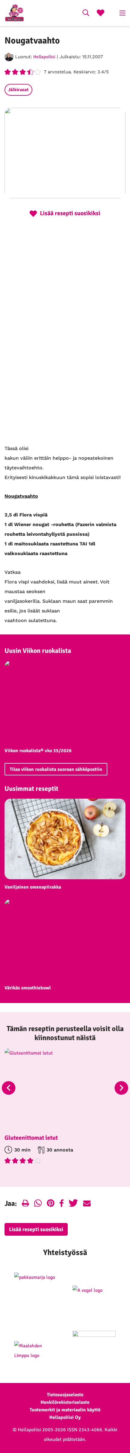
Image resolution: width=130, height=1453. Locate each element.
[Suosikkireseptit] (100, 13)
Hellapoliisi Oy (65, 1417)
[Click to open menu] (122, 13)
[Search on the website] (86, 13)
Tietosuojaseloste (65, 1395)
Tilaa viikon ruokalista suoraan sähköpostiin (56, 769)
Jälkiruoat (18, 89)
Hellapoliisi (44, 56)
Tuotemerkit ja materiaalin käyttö (65, 1410)
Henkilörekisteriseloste (65, 1402)
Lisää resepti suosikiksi (36, 1229)
